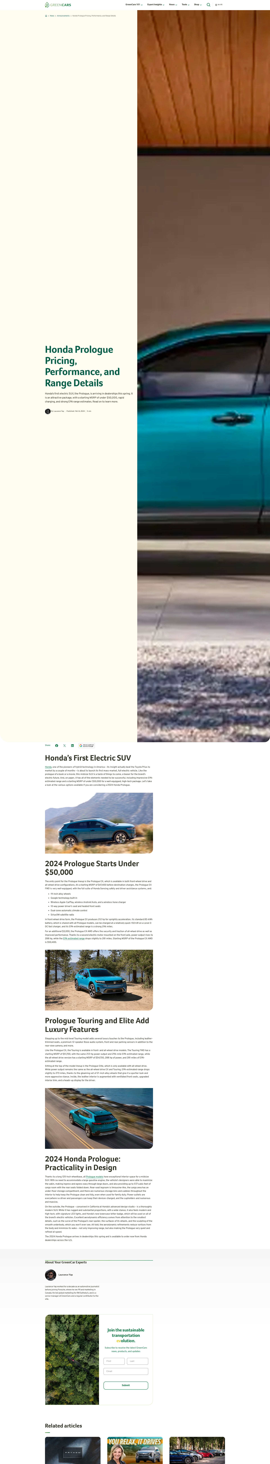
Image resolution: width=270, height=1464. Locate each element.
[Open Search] (208, 5)
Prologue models (94, 1176)
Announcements (63, 16)
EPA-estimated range (74, 938)
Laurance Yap (59, 411)
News (52, 16)
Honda (48, 767)
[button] (134, 5)
